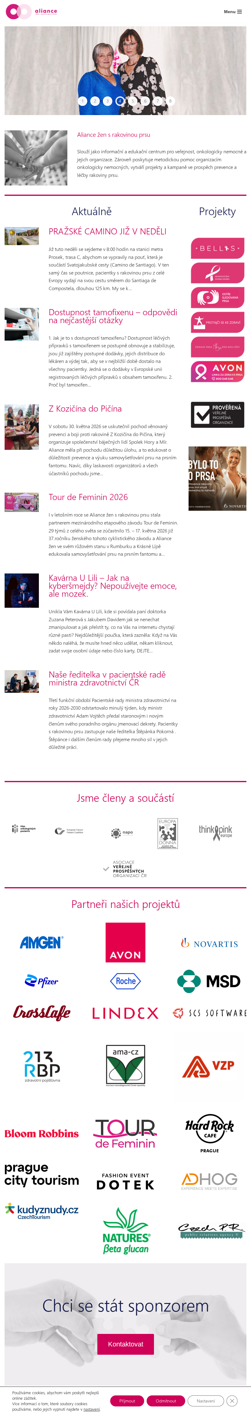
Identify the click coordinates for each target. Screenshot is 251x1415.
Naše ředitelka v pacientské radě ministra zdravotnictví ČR (107, 678)
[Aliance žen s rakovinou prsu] (31, 11)
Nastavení (206, 1401)
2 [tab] (95, 101)
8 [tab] (170, 101)
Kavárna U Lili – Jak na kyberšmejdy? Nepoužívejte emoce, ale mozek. (113, 585)
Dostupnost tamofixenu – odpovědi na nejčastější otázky (113, 316)
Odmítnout (166, 1401)
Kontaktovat (125, 1344)
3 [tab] (108, 101)
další (231, 70)
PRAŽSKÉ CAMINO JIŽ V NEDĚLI (108, 231)
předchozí (20, 70)
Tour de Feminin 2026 (88, 497)
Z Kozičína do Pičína (85, 408)
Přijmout (127, 1401)
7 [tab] (158, 101)
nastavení (92, 1409)
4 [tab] (120, 101)
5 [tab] (133, 101)
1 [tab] (82, 101)
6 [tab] (145, 101)
